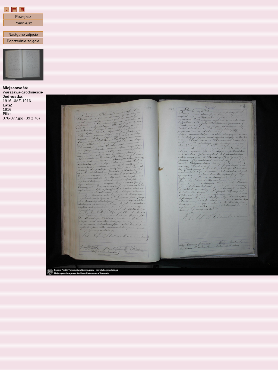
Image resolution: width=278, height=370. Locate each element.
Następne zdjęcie (23, 34)
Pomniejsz (23, 23)
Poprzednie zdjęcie (23, 41)
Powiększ (23, 16)
